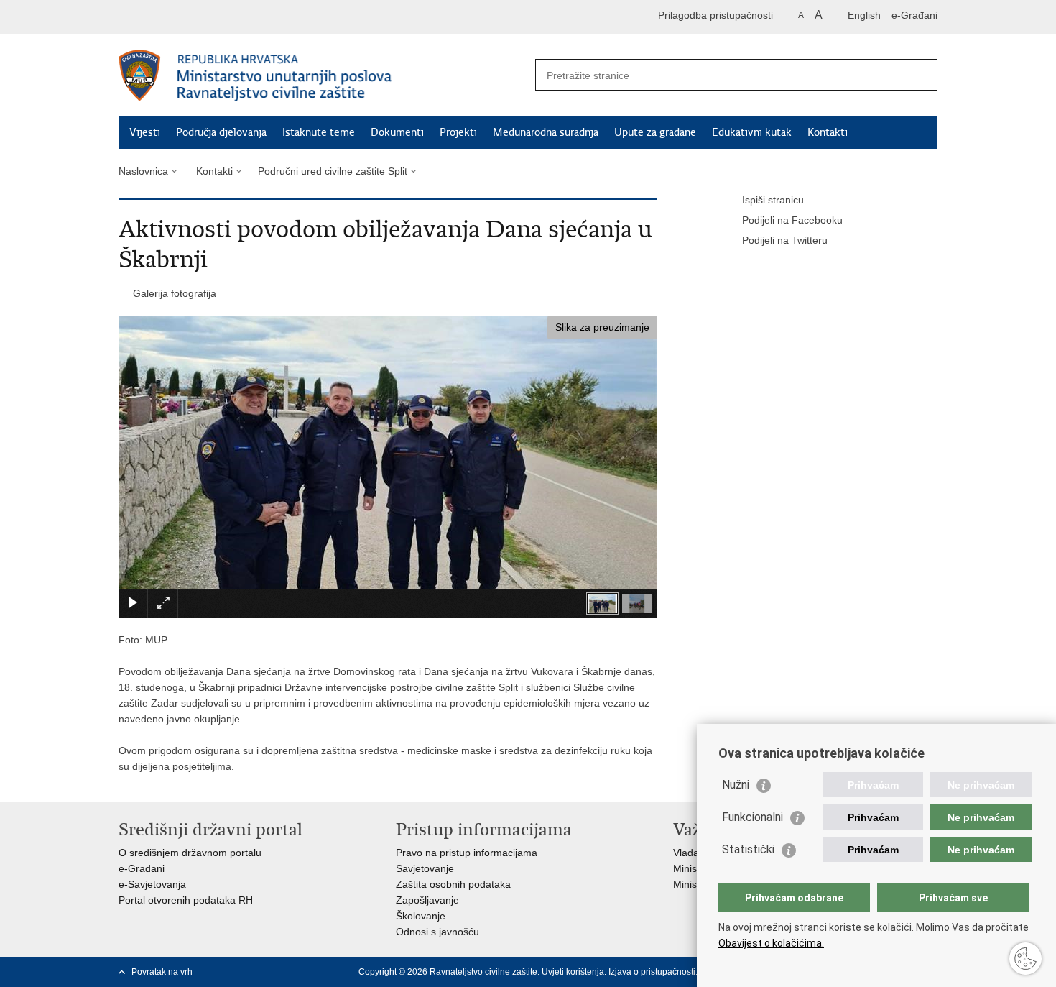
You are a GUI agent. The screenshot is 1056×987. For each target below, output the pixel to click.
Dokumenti (397, 132)
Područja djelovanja (221, 132)
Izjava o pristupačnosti (651, 972)
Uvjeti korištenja (573, 972)
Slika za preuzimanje (602, 327)
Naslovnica (143, 171)
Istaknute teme (318, 132)
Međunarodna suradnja (545, 132)
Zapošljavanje (427, 900)
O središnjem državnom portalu (190, 852)
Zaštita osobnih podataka (453, 884)
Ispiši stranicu (773, 200)
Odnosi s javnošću (437, 931)
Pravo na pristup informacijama (466, 852)
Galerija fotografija (174, 293)
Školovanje (420, 916)
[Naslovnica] (323, 75)
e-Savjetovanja (152, 884)
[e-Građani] (180, 17)
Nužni (735, 784)
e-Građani (914, 15)
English (864, 15)
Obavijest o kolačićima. (771, 943)
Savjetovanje (425, 868)
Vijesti (144, 132)
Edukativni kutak (752, 132)
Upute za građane (655, 132)
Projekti (458, 132)
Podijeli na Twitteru (785, 240)
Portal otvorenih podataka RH (186, 900)
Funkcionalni (752, 817)
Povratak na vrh (162, 972)
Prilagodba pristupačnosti (715, 15)
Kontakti (827, 132)
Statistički (748, 849)
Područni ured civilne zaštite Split (332, 171)
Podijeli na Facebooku (792, 220)
